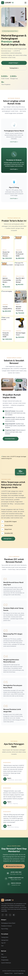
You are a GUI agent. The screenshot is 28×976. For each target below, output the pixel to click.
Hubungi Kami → (8, 538)
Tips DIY (3, 943)
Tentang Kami (4, 937)
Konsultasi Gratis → (10, 438)
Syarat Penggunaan (19, 973)
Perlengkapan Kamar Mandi (8, 923)
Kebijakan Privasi (8, 973)
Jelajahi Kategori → (14, 63)
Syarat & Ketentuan (6, 962)
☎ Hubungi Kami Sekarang (14, 866)
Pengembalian (4, 960)
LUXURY (7, 2)
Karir (2, 945)
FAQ (2, 954)
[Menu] (25, 3)
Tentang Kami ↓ (14, 68)
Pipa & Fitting (4, 928)
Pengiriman (4, 957)
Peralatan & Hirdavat (6, 926)
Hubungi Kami (4, 940)
